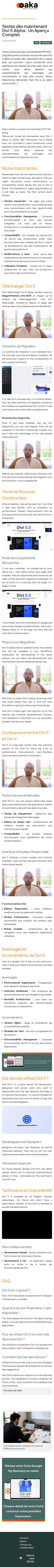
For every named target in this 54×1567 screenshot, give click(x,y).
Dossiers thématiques (27, 19)
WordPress (46, 43)
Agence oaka (7, 19)
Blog (16, 19)
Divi (36, 43)
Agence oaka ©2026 (30, 1558)
